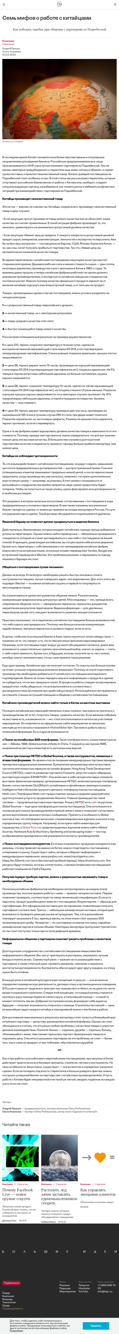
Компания (8, 1296)
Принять (96, 1326)
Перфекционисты (12, 1309)
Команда (7, 1299)
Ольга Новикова (11, 52)
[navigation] (29, 1295)
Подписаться (11, 1283)
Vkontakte (84, 1288)
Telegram (84, 1285)
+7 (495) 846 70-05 (107, 1287)
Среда (6, 1305)
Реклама (65, 1285)
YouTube (83, 1291)
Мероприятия (68, 1291)
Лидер (6, 1293)
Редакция (65, 1288)
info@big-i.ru (105, 1291)
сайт (94, 802)
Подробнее (16, 1331)
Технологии (9, 1302)
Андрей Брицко (11, 48)
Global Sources (31, 827)
